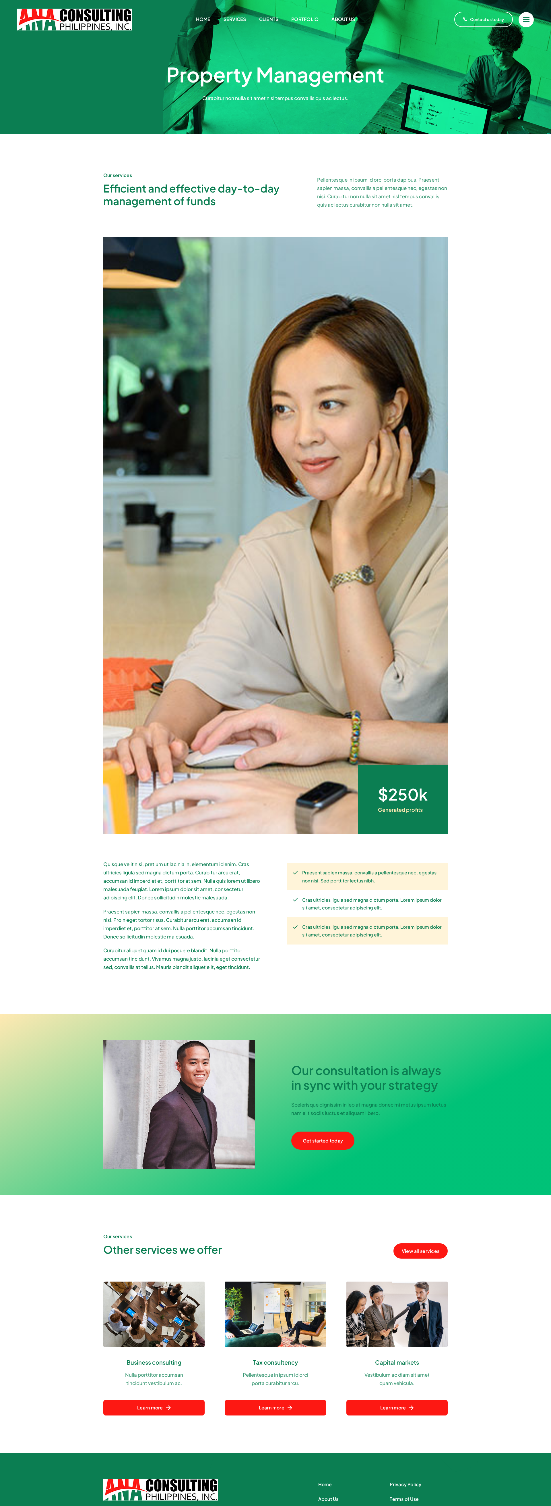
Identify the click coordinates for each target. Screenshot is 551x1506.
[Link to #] (526, 19)
